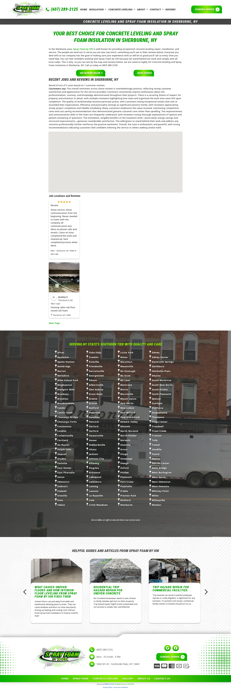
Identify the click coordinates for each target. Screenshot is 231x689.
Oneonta (125, 444)
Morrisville (126, 394)
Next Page (54, 323)
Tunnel (156, 444)
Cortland (62, 440)
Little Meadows (98, 504)
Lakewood (95, 477)
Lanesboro (95, 481)
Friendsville (96, 366)
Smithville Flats (161, 371)
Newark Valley (129, 421)
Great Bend (96, 394)
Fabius (61, 504)
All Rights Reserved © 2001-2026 (124, 684)
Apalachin (63, 357)
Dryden (61, 458)
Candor (61, 407)
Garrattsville (96, 371)
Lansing (93, 486)
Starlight (157, 403)
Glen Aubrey (96, 389)
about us (143, 678)
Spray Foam (80, 678)
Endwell (62, 491)
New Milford (127, 412)
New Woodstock (130, 417)
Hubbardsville (97, 444)
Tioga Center (160, 421)
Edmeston (63, 481)
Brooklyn (62, 398)
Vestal (155, 454)
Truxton (157, 435)
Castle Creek (65, 412)
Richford (125, 500)
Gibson (93, 380)
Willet (155, 495)
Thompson (158, 417)
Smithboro (158, 366)
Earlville (62, 463)
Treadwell (158, 426)
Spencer (156, 398)
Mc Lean (125, 380)
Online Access (109, 684)
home (65, 678)
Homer (93, 440)
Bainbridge (64, 366)
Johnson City (96, 458)
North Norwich (129, 431)
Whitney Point (160, 491)
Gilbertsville (96, 384)
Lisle (91, 500)
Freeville (94, 361)
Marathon (126, 361)
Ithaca (92, 449)
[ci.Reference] (64, 277)
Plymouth (126, 477)
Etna (60, 500)
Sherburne (126, 504)
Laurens (94, 491)
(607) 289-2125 (64, 9)
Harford (94, 426)
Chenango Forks (67, 421)
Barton (61, 371)
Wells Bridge (159, 468)
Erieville (62, 495)
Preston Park (128, 495)
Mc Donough (127, 371)
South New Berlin (162, 384)
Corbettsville (65, 435)
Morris (124, 389)
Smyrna (156, 375)
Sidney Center (160, 357)
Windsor (157, 504)
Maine (124, 357)
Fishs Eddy (95, 352)
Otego (124, 454)
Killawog (94, 463)
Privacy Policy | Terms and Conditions (115, 687)
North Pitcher (128, 435)
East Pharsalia (66, 472)
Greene (93, 398)
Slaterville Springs (163, 361)
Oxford (124, 468)
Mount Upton (128, 398)
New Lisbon (127, 407)
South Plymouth (161, 394)
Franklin (94, 357)
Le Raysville (96, 495)
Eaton (60, 477)
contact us (162, 678)
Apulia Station (65, 361)
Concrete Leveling (105, 678)
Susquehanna (159, 412)
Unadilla (157, 449)
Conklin (61, 431)
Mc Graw (125, 375)
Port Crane (127, 481)
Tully (155, 440)
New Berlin (127, 403)
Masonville (126, 366)
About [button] (141, 9)
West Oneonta (160, 486)
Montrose (126, 384)
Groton (93, 403)
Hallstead (94, 412)
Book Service (144, 73)
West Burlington (162, 472)
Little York (126, 352)
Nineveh (125, 426)
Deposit (62, 454)
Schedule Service (204, 9)
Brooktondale (65, 403)
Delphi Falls (64, 449)
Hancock (94, 421)
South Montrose (161, 380)
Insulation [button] (96, 9)
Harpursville (96, 435)
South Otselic (160, 389)
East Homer (64, 468)
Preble (124, 491)
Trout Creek (159, 431)
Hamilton (94, 417)
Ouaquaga (126, 458)
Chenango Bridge (67, 417)
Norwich (125, 440)
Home (83, 9)
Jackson (93, 454)
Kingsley (94, 468)
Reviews (170, 9)
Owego (124, 463)
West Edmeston (161, 481)
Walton (156, 458)
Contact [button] (155, 9)
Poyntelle (126, 486)
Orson (123, 449)
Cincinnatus (64, 426)
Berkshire (63, 375)
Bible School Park (67, 380)
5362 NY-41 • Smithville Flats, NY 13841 (118, 664)
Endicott (62, 486)
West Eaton (159, 477)
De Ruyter (63, 444)
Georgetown (96, 375)
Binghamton (64, 384)
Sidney (156, 352)
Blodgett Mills (66, 389)
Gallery (127, 678)
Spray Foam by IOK (83, 49)
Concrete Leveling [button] (120, 9)
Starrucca (157, 407)
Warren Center (161, 463)
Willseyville (158, 500)
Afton (60, 352)
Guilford (94, 407)
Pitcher (124, 472)
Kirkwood (94, 472)
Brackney (63, 394)
